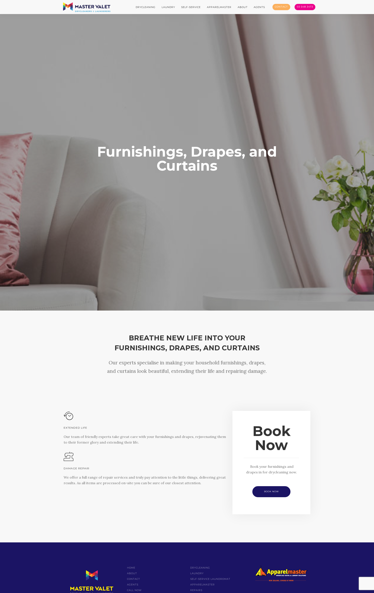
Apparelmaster (219, 7)
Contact (281, 6)
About (243, 7)
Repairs (196, 590)
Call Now (134, 590)
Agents (259, 7)
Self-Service (191, 7)
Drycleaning (145, 7)
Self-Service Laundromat (210, 578)
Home (131, 567)
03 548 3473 (305, 6)
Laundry (168, 7)
